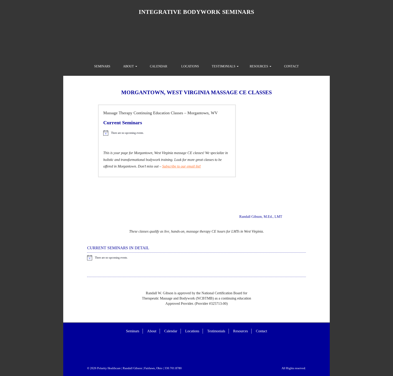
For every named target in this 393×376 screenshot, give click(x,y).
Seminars (102, 66)
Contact (291, 66)
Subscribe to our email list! (181, 166)
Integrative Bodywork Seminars (196, 12)
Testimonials (224, 66)
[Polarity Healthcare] (196, 38)
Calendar (158, 66)
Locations (190, 66)
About (129, 66)
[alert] (167, 133)
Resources (259, 66)
